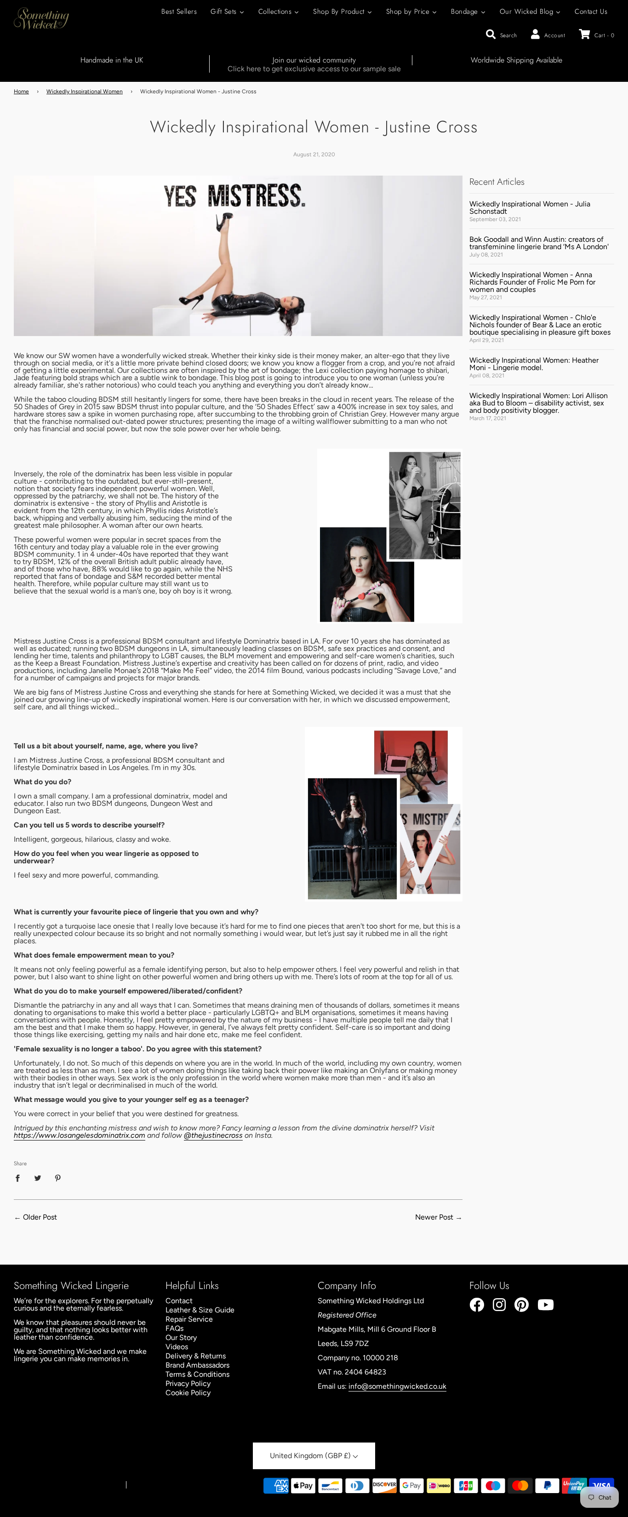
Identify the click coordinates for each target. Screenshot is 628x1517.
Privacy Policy (188, 1383)
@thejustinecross (213, 1135)
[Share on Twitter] (38, 1178)
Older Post (40, 1217)
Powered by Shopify (158, 1485)
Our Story (181, 1337)
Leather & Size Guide (200, 1310)
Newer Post (434, 1217)
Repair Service (189, 1319)
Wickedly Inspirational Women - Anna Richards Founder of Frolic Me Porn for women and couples (532, 282)
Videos (177, 1346)
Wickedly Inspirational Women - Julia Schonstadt (529, 208)
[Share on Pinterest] (58, 1178)
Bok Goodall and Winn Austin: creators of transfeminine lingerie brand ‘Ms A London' (539, 243)
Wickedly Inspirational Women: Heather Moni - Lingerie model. (534, 364)
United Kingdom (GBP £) (311, 1455)
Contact (179, 1300)
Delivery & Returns (196, 1356)
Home (21, 91)
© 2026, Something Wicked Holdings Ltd (65, 1485)
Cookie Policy (188, 1392)
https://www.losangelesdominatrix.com (79, 1135)
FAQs (174, 1328)
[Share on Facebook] (20, 1178)
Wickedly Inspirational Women (84, 91)
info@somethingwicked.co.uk (397, 1386)
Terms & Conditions (197, 1374)
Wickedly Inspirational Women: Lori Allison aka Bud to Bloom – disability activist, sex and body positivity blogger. (538, 403)
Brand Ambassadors (197, 1365)
